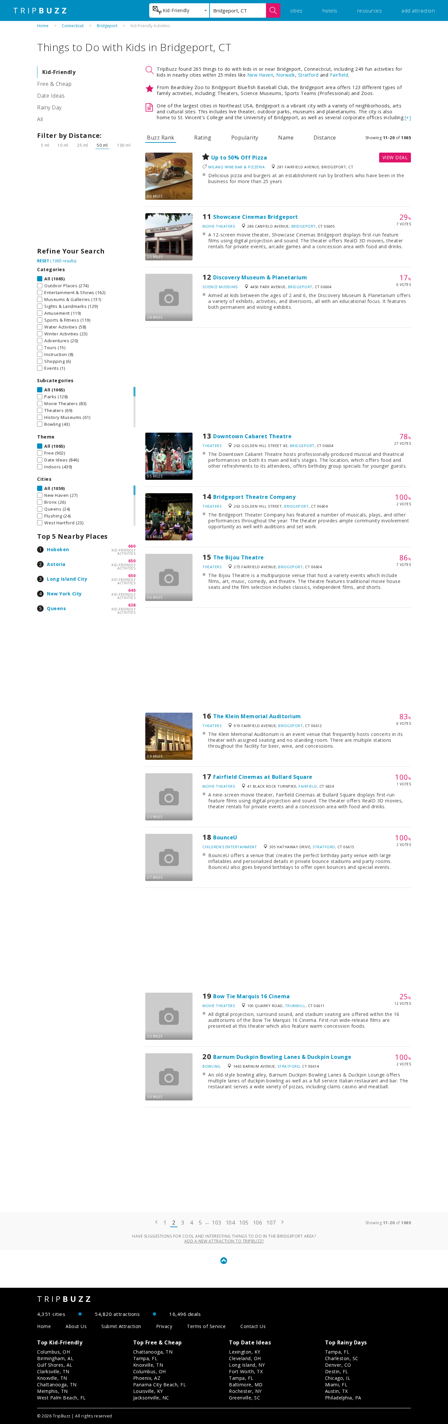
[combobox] (179, 10)
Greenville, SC (244, 1398)
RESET (43, 261)
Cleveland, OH (245, 1358)
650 (132, 561)
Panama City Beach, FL (159, 1384)
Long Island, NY (247, 1365)
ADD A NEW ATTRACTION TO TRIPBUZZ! (224, 1241)
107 (271, 1222)
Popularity (244, 137)
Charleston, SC (341, 1358)
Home (43, 25)
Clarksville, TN (53, 1371)
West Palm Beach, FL (61, 1398)
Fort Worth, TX (246, 1371)
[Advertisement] (86, 200)
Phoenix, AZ (147, 1378)
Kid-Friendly (58, 72)
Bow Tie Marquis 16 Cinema (251, 996)
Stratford (308, 75)
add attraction (418, 10)
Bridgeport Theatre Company (254, 496)
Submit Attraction (121, 1326)
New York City (64, 593)
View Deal (395, 157)
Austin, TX (336, 1391)
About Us (76, 1326)
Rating (202, 137)
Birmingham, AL (55, 1358)
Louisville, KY (148, 1391)
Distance (325, 137)
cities (296, 10)
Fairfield (339, 75)
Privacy (164, 1326)
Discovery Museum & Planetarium (260, 277)
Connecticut (73, 25)
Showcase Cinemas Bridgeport (255, 216)
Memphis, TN (52, 1391)
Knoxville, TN (52, 1378)
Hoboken (58, 549)
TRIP (41, 10)
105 (244, 1222)
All (40, 119)
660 (132, 546)
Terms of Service (206, 1326)
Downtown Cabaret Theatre (252, 436)
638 (132, 605)
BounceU (225, 837)
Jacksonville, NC (151, 1398)
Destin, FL (336, 1371)
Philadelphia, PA (343, 1398)
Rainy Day (49, 107)
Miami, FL (336, 1384)
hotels (329, 10)
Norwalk (285, 75)
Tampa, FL (145, 1358)
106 (257, 1222)
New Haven (260, 75)
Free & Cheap (54, 83)
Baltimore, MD (246, 1384)
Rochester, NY (245, 1391)
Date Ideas (51, 95)
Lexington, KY (244, 1352)
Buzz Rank (160, 137)
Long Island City (67, 579)
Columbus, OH (53, 1352)
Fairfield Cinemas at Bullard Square (263, 776)
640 (132, 590)
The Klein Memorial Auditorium (257, 716)
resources (369, 10)
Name (286, 137)
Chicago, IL (338, 1378)
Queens (56, 608)
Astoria (56, 564)
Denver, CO (338, 1365)
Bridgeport (107, 25)
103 (216, 1222)
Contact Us (253, 1326)
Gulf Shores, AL (54, 1365)
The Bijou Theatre (238, 557)
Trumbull (295, 1005)
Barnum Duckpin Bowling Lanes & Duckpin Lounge (282, 1056)
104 (230, 1222)
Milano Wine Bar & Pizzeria (236, 166)
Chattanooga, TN (57, 1384)
